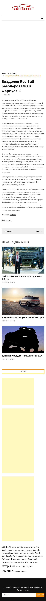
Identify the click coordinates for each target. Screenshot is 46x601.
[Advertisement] (23, 45)
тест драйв (17, 571)
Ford (37, 547)
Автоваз (30, 556)
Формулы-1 (38, 103)
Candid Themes (22, 590)
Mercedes (37, 550)
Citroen (26, 547)
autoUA (12, 282)
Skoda (3, 556)
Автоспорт (36, 556)
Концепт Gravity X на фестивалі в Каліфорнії (23, 317)
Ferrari (30, 547)
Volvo (25, 556)
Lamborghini (24, 550)
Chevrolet (20, 547)
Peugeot (25, 553)
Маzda (18, 559)
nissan (16, 553)
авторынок (8, 566)
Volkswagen (18, 556)
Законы (8, 559)
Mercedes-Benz (7, 553)
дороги (24, 566)
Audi (3, 547)
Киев (13, 559)
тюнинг (23, 571)
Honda (4, 550)
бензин (18, 566)
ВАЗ (42, 556)
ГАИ (3, 559)
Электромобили (19, 562)
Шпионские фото (7, 562)
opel (21, 553)
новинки (7, 571)
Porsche (31, 553)
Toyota (9, 556)
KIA (19, 550)
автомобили (33, 562)
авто (27, 562)
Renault (37, 553)
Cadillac (14, 547)
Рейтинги (24, 559)
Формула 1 (8, 220)
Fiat (34, 547)
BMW (8, 546)
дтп (30, 566)
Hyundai (9, 550)
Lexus (30, 550)
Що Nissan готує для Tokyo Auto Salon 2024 (22, 355)
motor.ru (13, 215)
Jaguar (15, 550)
